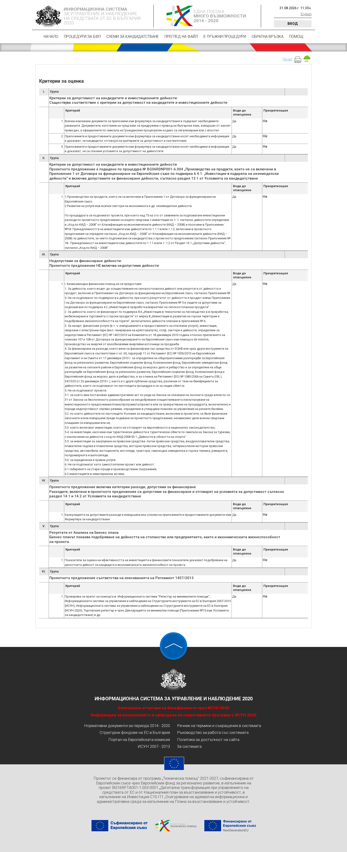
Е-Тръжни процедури (224, 36)
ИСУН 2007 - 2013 (154, 746)
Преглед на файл (181, 36)
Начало (51, 36)
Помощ (296, 36)
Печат (287, 59)
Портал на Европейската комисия (139, 739)
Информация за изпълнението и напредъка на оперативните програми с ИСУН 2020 (173, 715)
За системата (189, 746)
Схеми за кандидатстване (132, 36)
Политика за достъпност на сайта (208, 739)
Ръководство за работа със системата (213, 732)
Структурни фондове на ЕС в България (135, 732)
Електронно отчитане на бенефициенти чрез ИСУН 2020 (173, 708)
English (306, 14)
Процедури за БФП (82, 36)
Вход (293, 24)
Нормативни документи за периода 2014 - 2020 (127, 725)
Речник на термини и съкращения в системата (219, 725)
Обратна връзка (268, 36)
